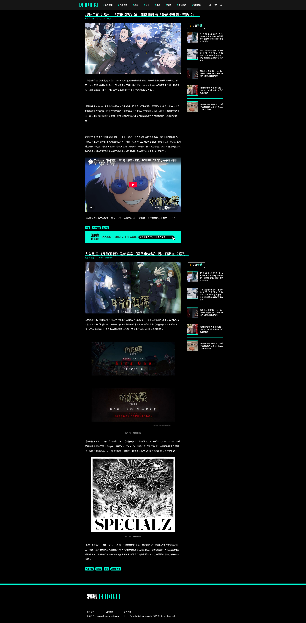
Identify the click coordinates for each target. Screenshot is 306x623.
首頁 (86, 18)
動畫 (87, 227)
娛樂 (168, 4)
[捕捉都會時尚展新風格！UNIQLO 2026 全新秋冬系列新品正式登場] (192, 90)
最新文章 (107, 4)
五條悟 (105, 227)
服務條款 (109, 611)
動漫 (92, 18)
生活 (157, 4)
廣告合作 (127, 611)
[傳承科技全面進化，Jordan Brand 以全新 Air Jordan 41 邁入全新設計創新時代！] (192, 73)
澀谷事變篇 (115, 569)
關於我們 (90, 611)
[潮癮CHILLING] (88, 5)
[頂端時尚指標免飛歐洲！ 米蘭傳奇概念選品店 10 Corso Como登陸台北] (192, 106)
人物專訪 (122, 4)
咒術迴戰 (96, 227)
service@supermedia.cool (107, 616)
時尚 (146, 4)
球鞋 (135, 4)
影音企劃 (181, 4)
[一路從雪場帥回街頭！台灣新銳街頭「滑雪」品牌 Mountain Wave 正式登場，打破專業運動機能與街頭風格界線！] (192, 54)
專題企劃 (196, 4)
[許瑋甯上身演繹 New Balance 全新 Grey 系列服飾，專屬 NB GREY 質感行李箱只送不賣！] (192, 37)
